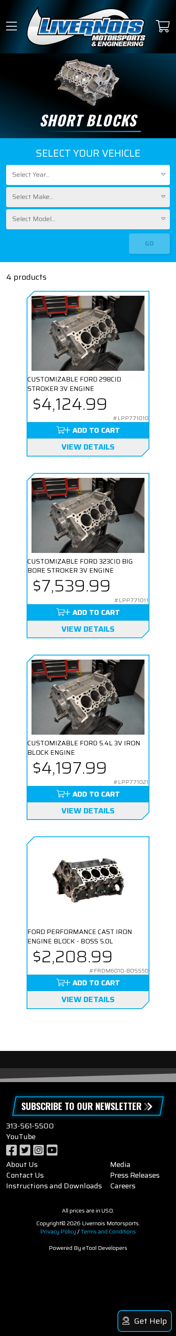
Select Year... (31, 174)
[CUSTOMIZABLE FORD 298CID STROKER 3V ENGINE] (88, 333)
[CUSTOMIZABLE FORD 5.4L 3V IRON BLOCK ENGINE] (88, 697)
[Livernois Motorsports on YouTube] (52, 1150)
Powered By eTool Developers (88, 1247)
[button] (11, 27)
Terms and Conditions (108, 1231)
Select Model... (33, 219)
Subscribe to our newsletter (81, 1105)
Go (149, 243)
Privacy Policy (58, 1231)
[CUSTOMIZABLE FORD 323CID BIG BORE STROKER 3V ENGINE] (88, 515)
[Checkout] (163, 27)
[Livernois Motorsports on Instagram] (38, 1150)
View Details (88, 447)
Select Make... (32, 197)
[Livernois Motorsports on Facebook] (11, 1150)
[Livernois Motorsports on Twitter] (25, 1150)
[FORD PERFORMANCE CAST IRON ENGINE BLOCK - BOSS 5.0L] (88, 882)
